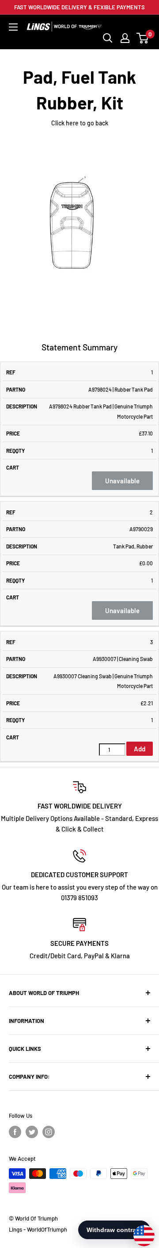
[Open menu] (13, 27)
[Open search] (108, 38)
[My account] (125, 38)
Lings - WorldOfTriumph (38, 1229)
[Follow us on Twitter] (32, 1132)
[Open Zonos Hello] (140, 1231)
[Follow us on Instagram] (48, 1132)
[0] (142, 38)
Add (139, 749)
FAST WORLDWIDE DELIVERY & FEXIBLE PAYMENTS (79, 7)
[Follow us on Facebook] (15, 1132)
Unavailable (122, 481)
